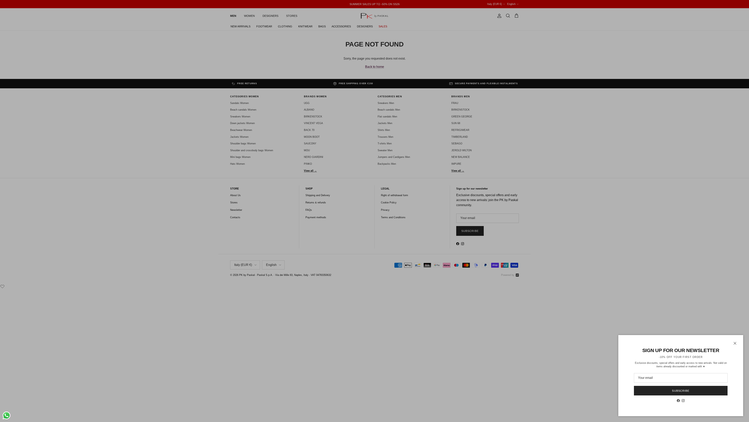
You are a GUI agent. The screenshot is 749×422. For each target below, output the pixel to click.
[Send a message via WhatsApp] (6, 415)
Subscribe (680, 390)
